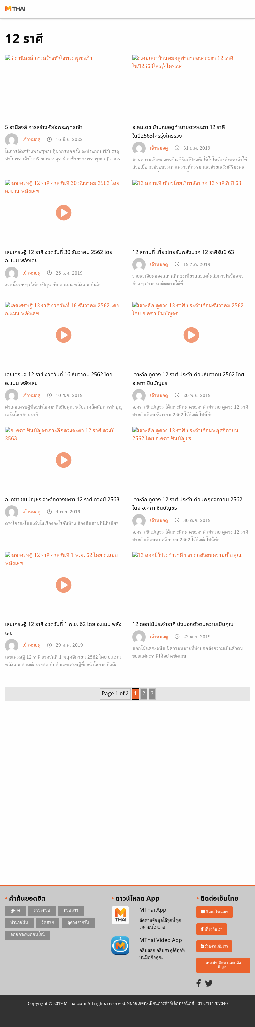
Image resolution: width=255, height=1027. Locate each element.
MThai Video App (160, 940)
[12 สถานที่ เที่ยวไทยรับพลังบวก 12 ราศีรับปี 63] (191, 212)
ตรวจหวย (42, 910)
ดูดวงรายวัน (78, 922)
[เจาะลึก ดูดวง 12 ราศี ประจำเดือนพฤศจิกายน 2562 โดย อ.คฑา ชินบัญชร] (191, 460)
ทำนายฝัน (19, 922)
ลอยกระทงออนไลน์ (27, 934)
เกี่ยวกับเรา (213, 929)
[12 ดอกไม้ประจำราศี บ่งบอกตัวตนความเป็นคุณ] (191, 585)
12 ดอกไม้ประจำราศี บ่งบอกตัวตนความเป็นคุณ (183, 624)
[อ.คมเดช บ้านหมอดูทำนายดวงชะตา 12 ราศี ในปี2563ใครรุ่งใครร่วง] (191, 88)
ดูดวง (15, 910)
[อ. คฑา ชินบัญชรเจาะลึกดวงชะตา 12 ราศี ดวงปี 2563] (64, 460)
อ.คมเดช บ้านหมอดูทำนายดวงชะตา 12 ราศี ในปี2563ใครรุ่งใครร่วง (178, 131)
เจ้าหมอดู (31, 140)
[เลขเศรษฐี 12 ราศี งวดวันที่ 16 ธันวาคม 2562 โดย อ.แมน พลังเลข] (64, 335)
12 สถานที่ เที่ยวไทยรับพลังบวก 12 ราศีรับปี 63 (183, 252)
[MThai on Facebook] (198, 984)
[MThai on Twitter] (209, 984)
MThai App (152, 910)
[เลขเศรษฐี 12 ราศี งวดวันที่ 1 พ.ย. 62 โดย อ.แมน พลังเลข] (64, 585)
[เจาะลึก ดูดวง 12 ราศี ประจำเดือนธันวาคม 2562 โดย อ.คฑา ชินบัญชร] (191, 335)
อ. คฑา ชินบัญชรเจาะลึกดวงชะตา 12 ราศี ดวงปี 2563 (62, 500)
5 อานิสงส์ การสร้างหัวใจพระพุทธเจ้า (44, 127)
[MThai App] (120, 915)
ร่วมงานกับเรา (216, 946)
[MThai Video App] (120, 945)
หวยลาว (71, 910)
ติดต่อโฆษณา (216, 912)
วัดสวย (48, 922)
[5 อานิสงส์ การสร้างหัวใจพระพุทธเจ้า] (64, 94)
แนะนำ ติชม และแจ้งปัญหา (223, 965)
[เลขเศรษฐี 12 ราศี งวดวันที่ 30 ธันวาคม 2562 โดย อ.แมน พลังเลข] (64, 213)
